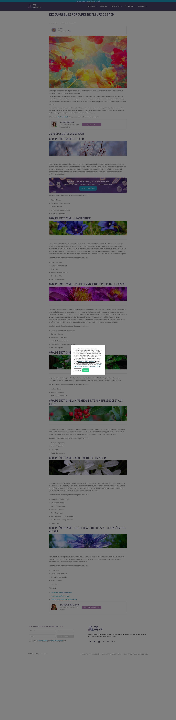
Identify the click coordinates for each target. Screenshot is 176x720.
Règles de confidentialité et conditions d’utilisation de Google (87, 365)
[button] (78, 370)
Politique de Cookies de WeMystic (86, 361)
